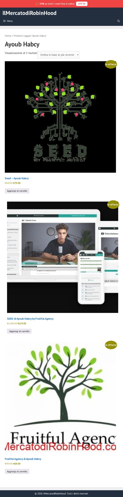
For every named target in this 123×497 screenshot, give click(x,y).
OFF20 (81, 3)
